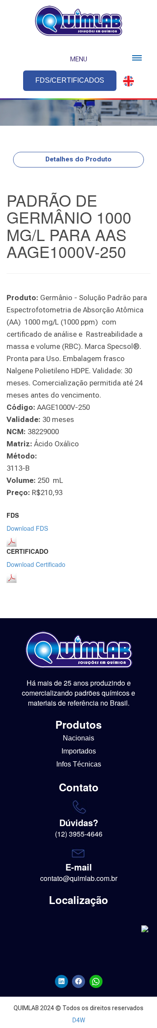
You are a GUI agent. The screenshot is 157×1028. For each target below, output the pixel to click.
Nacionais (78, 738)
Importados (78, 751)
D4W (78, 1020)
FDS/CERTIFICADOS (69, 80)
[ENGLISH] (126, 81)
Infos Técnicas (78, 764)
